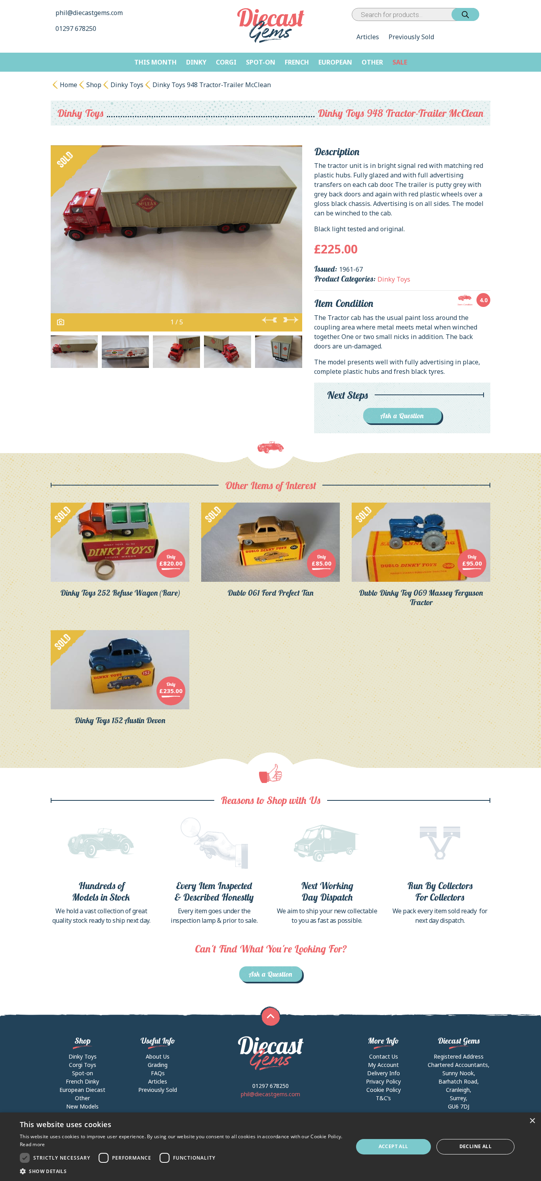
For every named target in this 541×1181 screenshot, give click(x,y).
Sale (399, 62)
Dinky (196, 62)
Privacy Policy (383, 1081)
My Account (383, 1065)
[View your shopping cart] (486, 14)
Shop (93, 84)
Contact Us (383, 1056)
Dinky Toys (126, 84)
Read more (32, 1144)
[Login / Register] (480, 14)
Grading (158, 1065)
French (297, 62)
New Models (82, 1106)
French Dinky (82, 1081)
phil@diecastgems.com (89, 12)
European (335, 62)
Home (68, 84)
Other (372, 62)
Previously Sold (411, 36)
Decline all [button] (475, 1146)
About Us (158, 1056)
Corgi (226, 62)
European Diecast (82, 1089)
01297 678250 (76, 28)
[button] (181, 1171)
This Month (155, 62)
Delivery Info (383, 1073)
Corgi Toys (82, 1065)
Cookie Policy (383, 1089)
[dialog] (270, 1146)
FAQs (158, 1073)
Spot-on (260, 62)
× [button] (532, 1121)
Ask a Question (402, 415)
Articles (367, 36)
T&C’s (383, 1098)
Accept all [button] (393, 1146)
